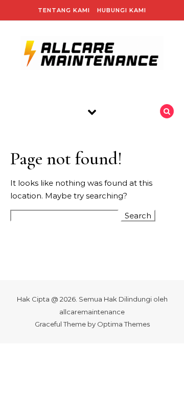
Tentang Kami (64, 10)
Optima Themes (123, 324)
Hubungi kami (121, 10)
